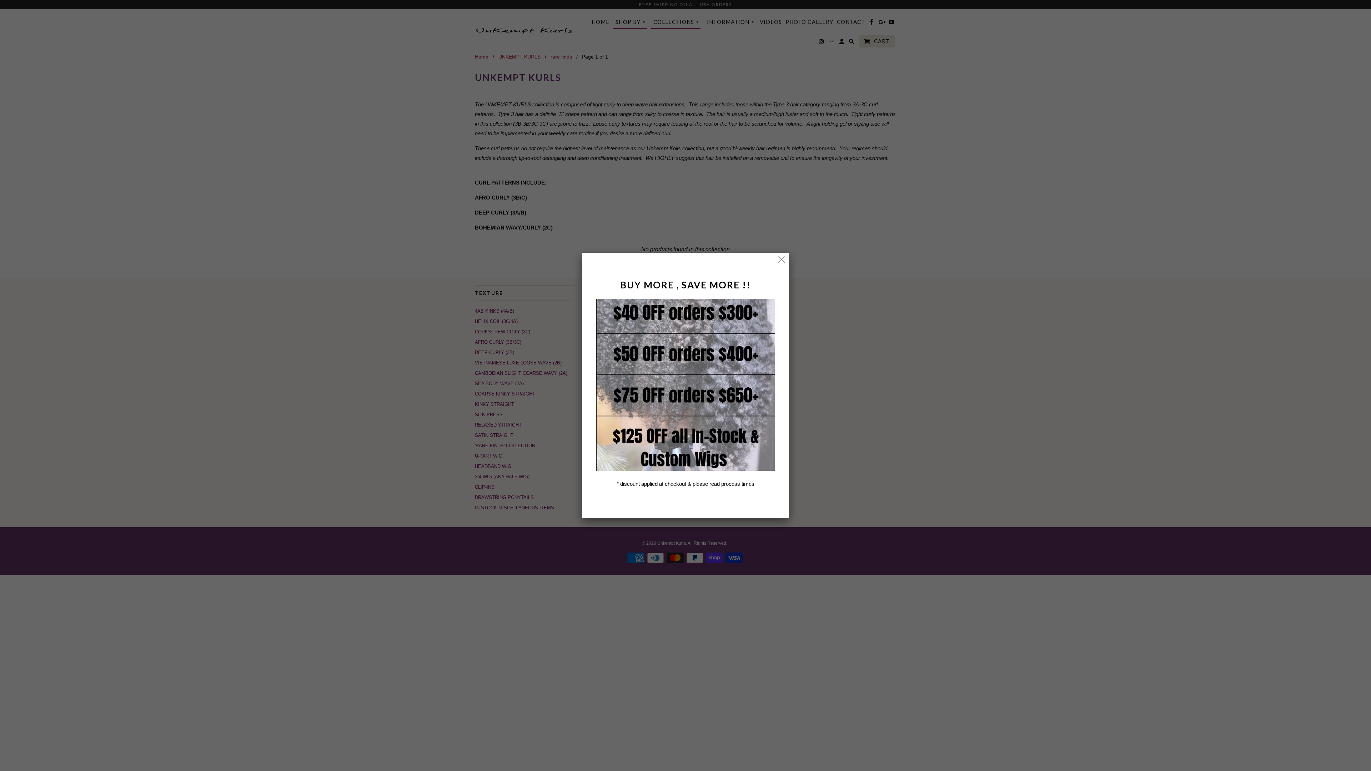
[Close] (781, 260)
